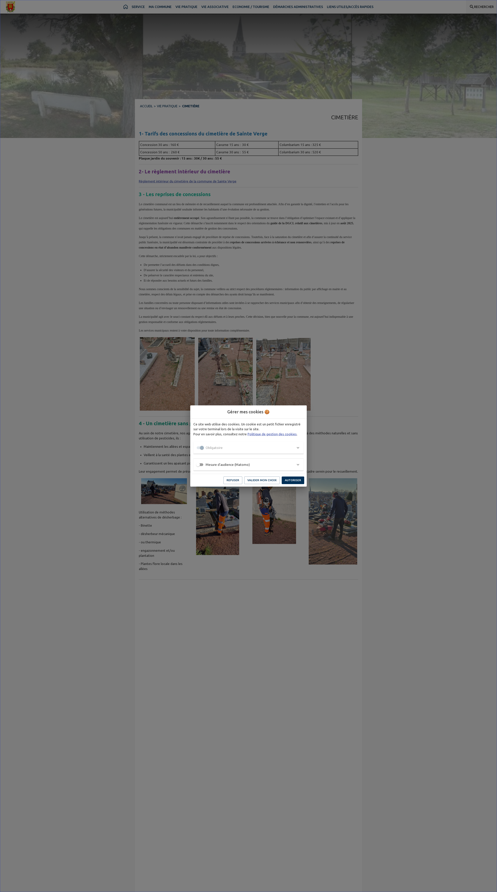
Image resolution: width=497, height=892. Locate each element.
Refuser (233, 480)
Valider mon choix (262, 480)
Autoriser (293, 480)
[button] (248, 448)
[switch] (198, 464)
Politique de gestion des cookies (272, 434)
